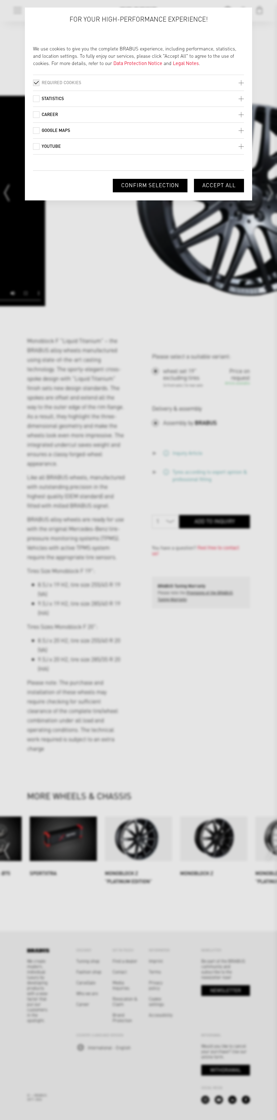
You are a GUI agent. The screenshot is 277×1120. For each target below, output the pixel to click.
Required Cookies (61, 82)
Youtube (51, 146)
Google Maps (56, 130)
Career (50, 114)
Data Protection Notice (137, 63)
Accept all (219, 185)
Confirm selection (150, 185)
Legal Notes (186, 63)
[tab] (138, 83)
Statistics (53, 98)
